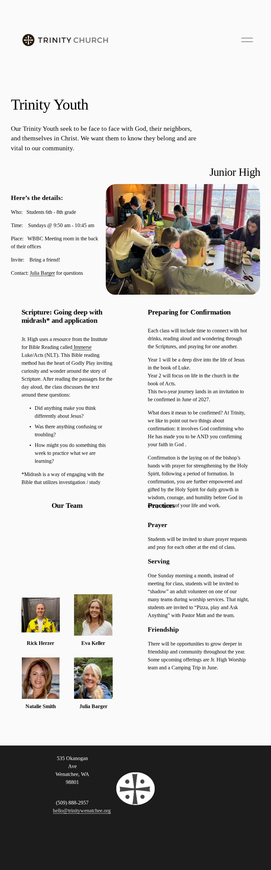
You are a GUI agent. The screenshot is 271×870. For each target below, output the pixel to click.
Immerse (82, 347)
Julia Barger (42, 273)
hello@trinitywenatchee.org (82, 810)
